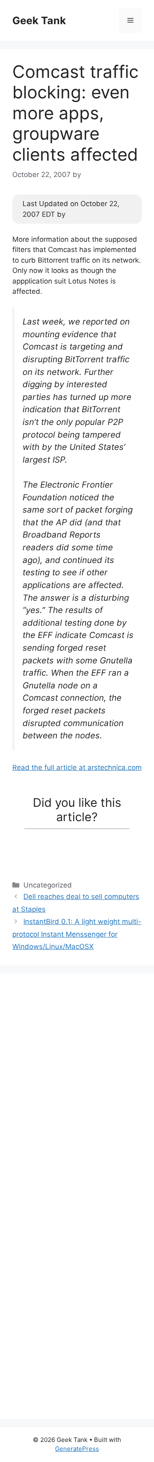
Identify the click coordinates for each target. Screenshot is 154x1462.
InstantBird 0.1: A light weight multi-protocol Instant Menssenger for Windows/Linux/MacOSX (76, 934)
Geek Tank (39, 20)
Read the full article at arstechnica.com (77, 767)
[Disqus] (77, 1088)
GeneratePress (77, 1449)
